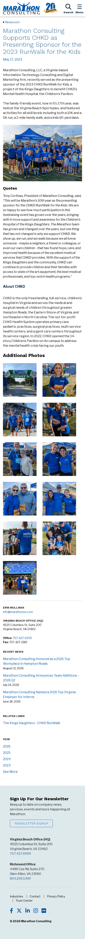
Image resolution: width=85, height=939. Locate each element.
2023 (6, 765)
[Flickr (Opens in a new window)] (44, 911)
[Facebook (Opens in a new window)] (11, 911)
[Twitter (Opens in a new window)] (19, 911)
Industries (16, 896)
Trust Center (24, 900)
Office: (7, 638)
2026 (6, 746)
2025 (6, 753)
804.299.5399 (20, 878)
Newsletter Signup (31, 823)
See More (10, 772)
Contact (35, 896)
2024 (7, 759)
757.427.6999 (20, 853)
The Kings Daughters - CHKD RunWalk (31, 723)
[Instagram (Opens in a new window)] (35, 911)
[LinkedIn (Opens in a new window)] (27, 911)
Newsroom (12, 22)
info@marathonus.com (18, 611)
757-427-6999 (22, 638)
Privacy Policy (56, 896)
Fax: (6, 642)
